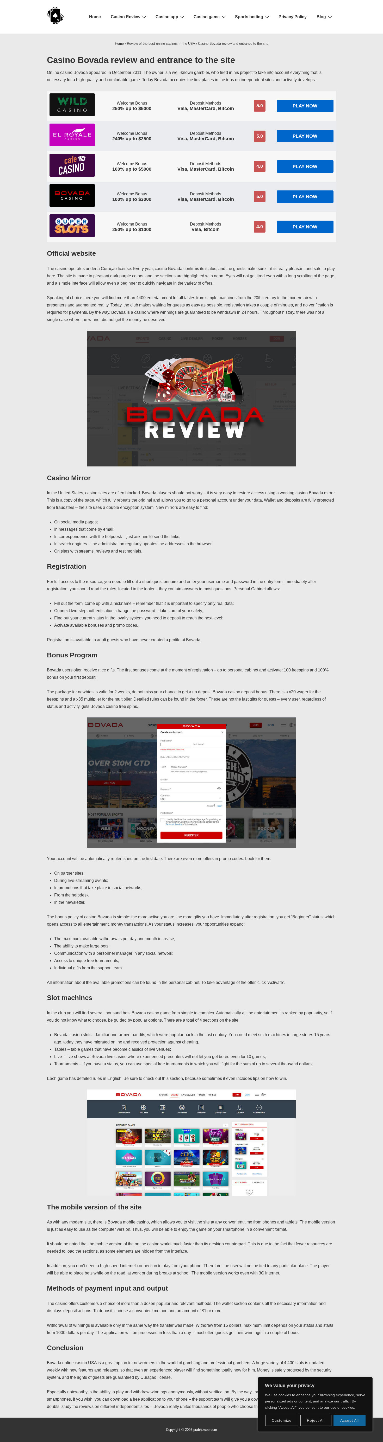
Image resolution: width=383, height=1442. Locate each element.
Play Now (305, 105)
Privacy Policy (293, 17)
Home (95, 17)
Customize (282, 1420)
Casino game (207, 17)
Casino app (167, 17)
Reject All (316, 1420)
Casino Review (125, 17)
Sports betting (249, 17)
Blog (321, 17)
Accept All (349, 1420)
